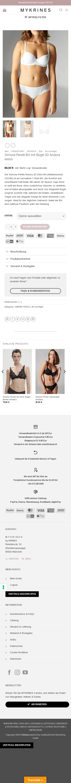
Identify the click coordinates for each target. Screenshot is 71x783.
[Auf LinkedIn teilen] (33, 319)
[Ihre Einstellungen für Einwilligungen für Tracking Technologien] (3, 587)
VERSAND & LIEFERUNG (43, 723)
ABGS (23, 727)
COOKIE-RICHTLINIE (55, 727)
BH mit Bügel (51, 151)
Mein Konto (16, 578)
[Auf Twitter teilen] (17, 319)
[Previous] (8, 74)
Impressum (15, 659)
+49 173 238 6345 (35, 484)
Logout (13, 585)
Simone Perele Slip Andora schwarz (48, 398)
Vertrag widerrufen (22, 594)
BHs (40, 151)
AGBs (13, 639)
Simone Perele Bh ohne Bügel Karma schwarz (16, 398)
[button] (60, 9)
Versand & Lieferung (20, 627)
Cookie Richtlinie (19, 652)
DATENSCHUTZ (35, 727)
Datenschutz (16, 646)
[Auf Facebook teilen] (12, 319)
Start (7, 151)
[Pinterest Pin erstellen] (27, 319)
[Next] (62, 74)
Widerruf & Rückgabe (21, 633)
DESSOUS (31, 151)
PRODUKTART (17, 151)
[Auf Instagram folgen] (17, 673)
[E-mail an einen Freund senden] (22, 319)
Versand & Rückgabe (22, 266)
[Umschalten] (7, 252)
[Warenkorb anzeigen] (4, 10)
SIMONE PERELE (23, 307)
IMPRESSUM (35, 730)
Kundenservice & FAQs (22, 614)
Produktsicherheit (20, 258)
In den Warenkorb (35, 226)
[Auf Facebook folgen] (9, 673)
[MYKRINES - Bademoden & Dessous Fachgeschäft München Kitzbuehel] (35, 10)
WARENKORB (10, 723)
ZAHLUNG (24, 723)
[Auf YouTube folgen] (25, 673)
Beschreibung (18, 251)
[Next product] (7, 145)
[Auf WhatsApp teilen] (7, 319)
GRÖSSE (9, 216)
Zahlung (14, 620)
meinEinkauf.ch (49, 444)
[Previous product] (13, 145)
